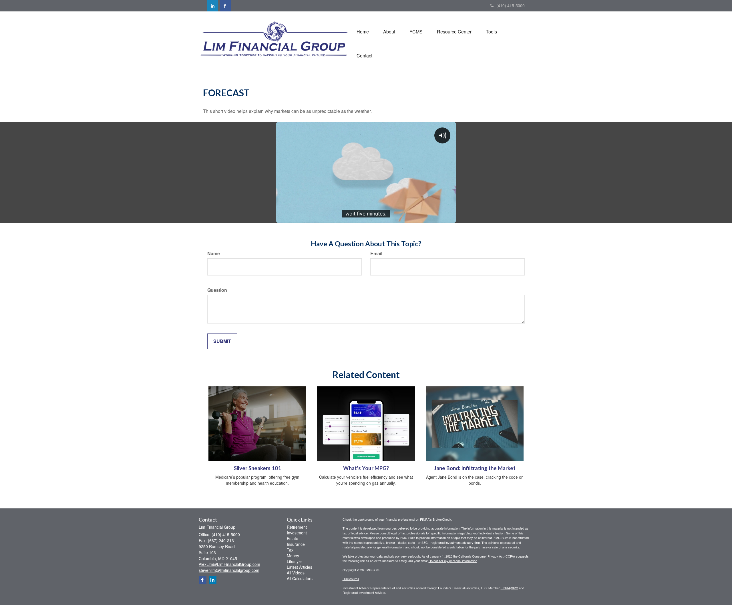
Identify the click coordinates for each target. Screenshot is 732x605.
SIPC (514, 588)
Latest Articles (299, 567)
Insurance (296, 544)
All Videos (296, 573)
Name (213, 253)
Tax (290, 550)
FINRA (505, 588)
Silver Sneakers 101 (257, 468)
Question (217, 290)
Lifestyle (294, 561)
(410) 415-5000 (510, 5)
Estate (292, 538)
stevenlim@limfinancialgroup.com (229, 570)
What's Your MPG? (366, 468)
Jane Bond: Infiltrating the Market (475, 468)
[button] (389, 32)
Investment (297, 533)
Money (293, 555)
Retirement (297, 527)
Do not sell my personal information (453, 560)
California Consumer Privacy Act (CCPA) (486, 556)
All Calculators (300, 578)
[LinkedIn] (212, 5)
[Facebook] (225, 5)
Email (376, 253)
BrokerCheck (442, 519)
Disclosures (351, 578)
